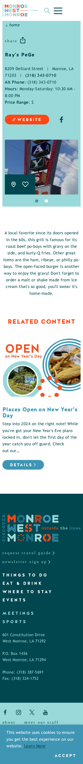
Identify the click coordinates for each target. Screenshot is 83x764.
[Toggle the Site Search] (47, 10)
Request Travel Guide (26, 553)
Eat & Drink (22, 583)
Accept (65, 755)
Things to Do (25, 575)
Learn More (35, 746)
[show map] (13, 184)
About (9, 722)
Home (14, 25)
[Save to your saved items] (25, 184)
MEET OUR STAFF (41, 722)
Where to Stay (27, 591)
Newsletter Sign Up (24, 561)
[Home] (19, 10)
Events (14, 600)
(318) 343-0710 (40, 76)
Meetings (18, 613)
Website (29, 119)
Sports (14, 621)
